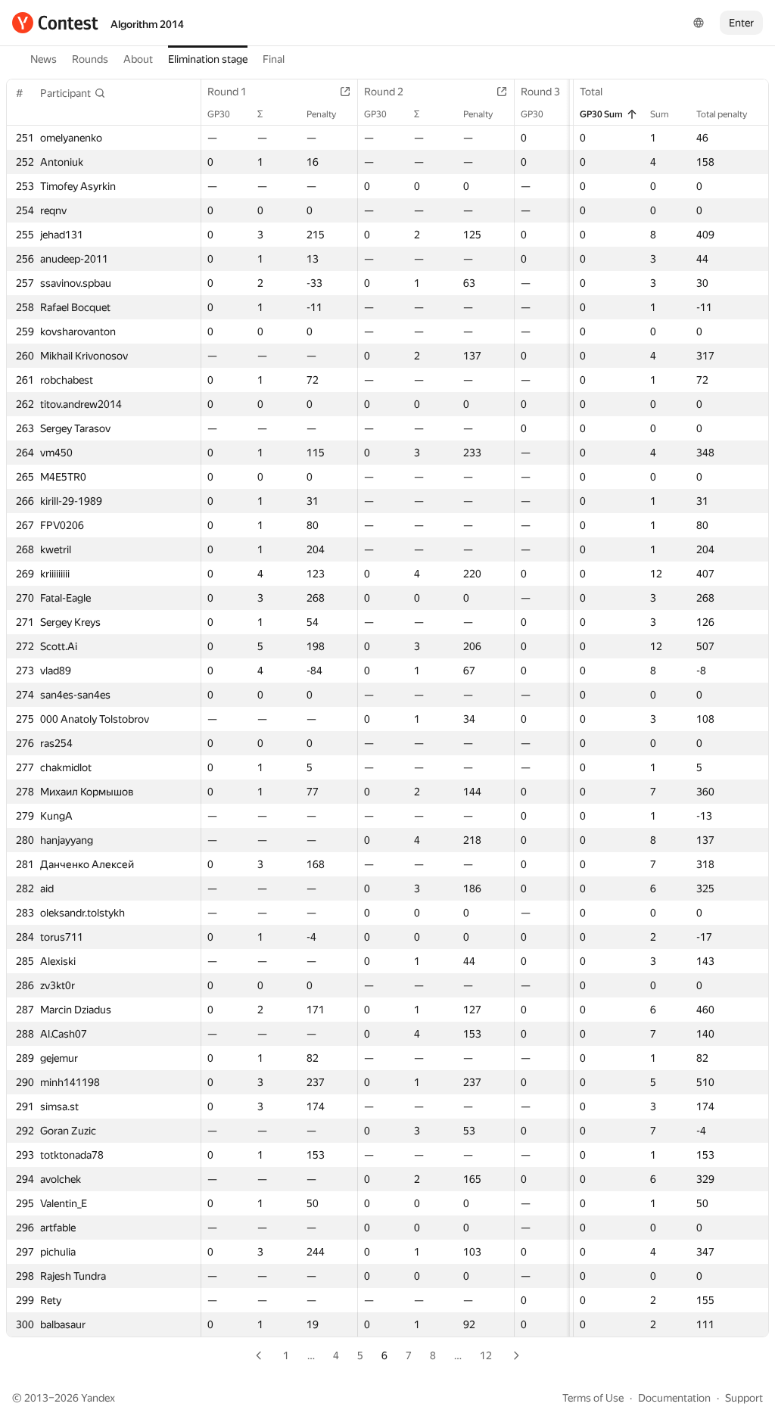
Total (591, 92)
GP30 (218, 114)
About (138, 59)
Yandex (98, 1398)
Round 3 (540, 92)
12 (486, 1355)
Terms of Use (593, 1398)
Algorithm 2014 (147, 24)
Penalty (321, 114)
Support (744, 1398)
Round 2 (383, 92)
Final (274, 59)
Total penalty (721, 114)
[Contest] (55, 22)
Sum (659, 114)
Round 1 (227, 92)
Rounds (90, 59)
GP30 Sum (601, 114)
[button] (73, 93)
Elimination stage (207, 59)
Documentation (674, 1398)
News (43, 59)
